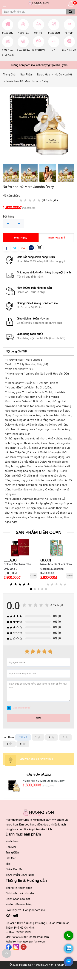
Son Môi (38, 33)
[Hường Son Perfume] (38, 4)
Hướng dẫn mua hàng (19, 904)
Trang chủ (7, 33)
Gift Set (69, 33)
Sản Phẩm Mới (69, 50)
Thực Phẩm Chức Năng (20, 874)
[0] (70, 4)
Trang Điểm (54, 33)
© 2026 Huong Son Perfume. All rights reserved (39, 964)
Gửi (38, 717)
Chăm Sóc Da (23, 50)
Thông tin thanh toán (19, 887)
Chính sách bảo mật (18, 898)
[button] (31, 589)
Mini (54, 50)
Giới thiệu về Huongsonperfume (25, 910)
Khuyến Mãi (38, 50)
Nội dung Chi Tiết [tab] (16, 351)
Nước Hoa (23, 33)
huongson (30, 936)
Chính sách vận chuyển (20, 893)
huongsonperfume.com (31, 941)
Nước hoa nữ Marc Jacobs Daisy (43, 780)
